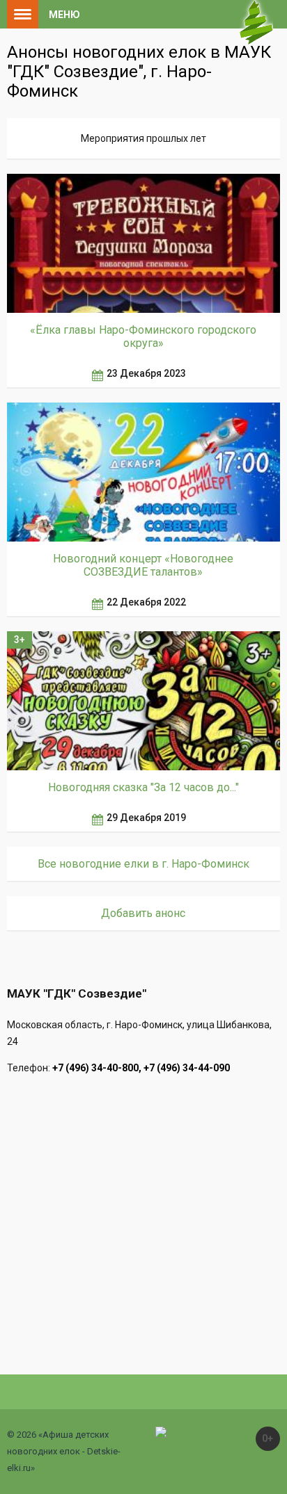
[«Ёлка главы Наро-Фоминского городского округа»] (143, 243)
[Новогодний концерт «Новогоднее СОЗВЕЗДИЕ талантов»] (143, 472)
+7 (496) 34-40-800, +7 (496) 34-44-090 (141, 1067)
